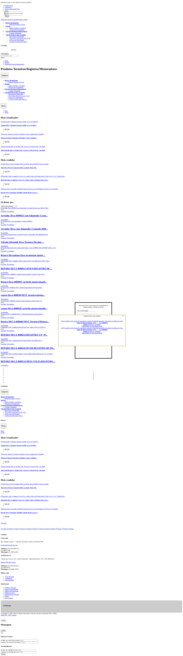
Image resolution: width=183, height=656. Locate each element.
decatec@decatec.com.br (8, 562)
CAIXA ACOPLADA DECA (18, 42)
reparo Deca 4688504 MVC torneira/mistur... (23, 295)
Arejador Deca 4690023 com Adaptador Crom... (24, 215)
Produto (7, 62)
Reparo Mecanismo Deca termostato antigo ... (23, 255)
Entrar (7, 16)
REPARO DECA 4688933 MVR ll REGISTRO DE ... (26, 268)
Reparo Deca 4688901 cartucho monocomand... (24, 282)
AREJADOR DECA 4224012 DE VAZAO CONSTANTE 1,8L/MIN (23, 150)
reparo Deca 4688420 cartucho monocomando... (24, 308)
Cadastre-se (8, 7)
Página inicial (9, 5)
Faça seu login (9, 576)
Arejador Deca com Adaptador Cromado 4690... (24, 229)
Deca (6, 111)
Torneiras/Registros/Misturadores (14, 64)
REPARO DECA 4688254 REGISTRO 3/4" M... (24, 335)
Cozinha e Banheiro (15, 33)
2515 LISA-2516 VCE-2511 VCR (19, 38)
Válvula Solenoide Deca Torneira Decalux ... (22, 242)
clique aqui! (35, 2)
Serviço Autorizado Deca (12, 9)
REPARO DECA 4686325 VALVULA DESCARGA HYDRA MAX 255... (25, 180)
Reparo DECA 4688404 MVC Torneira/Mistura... (25, 321)
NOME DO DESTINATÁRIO (10, 640)
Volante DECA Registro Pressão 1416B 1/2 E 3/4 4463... (19, 125)
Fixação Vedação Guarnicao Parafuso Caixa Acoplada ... (19, 138)
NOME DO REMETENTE (9, 650)
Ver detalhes (4, 219)
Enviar (3, 654)
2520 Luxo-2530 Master (16, 40)
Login (6, 11)
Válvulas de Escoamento (16, 30)
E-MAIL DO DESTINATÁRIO (10, 642)
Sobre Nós (4, 615)
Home (6, 61)
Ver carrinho (5, 54)
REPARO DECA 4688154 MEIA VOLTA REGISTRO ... (28, 361)
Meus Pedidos (9, 580)
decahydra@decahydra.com (9, 545)
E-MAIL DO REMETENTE (9, 652)
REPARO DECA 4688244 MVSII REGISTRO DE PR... (28, 348)
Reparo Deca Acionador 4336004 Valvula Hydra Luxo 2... (19, 192)
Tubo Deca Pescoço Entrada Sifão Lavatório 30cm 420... (19, 168)
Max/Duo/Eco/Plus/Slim (16, 36)
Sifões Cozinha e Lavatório (17, 28)
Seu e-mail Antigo (82, 310)
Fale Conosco (12, 615)
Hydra (6, 112)
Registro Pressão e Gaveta (17, 24)
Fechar (3, 630)
